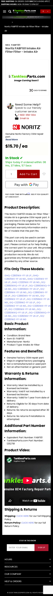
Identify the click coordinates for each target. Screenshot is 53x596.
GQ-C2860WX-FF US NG (25, 295)
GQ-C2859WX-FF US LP (26, 289)
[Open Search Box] (10, 11)
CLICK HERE (22, 516)
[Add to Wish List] (44, 174)
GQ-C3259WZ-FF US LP (22, 302)
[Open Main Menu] (4, 11)
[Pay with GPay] (26, 184)
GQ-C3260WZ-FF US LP (26, 316)
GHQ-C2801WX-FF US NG (22, 277)
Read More (11, 139)
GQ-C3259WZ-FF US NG (23, 304)
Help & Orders (13, 581)
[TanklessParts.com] (24, 11)
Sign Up (41, 547)
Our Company (13, 574)
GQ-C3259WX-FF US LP (25, 297)
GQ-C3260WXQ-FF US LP (23, 311)
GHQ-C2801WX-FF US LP (18, 275)
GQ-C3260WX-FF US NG (22, 309)
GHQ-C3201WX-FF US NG (26, 282)
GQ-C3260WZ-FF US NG (25, 317)
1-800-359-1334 (27, 115)
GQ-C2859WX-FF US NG (25, 290)
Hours (8, 559)
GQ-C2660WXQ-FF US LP (25, 284)
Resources (11, 566)
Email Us (24, 118)
